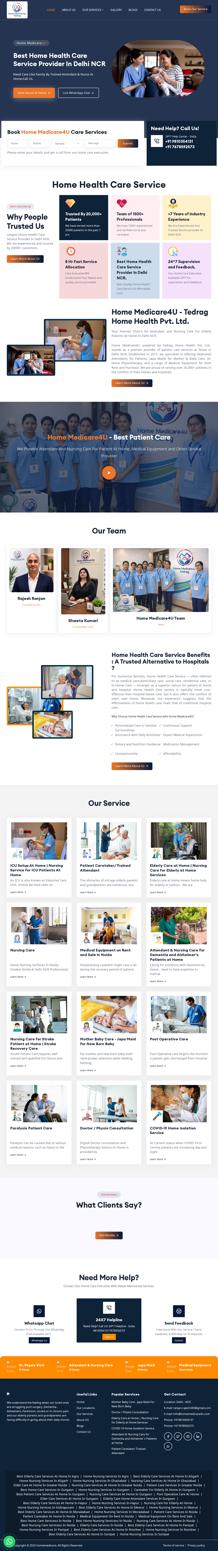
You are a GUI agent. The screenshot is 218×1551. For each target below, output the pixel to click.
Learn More (18, 892)
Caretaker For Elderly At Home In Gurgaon (164, 1490)
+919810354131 (184, 1420)
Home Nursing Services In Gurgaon (104, 1490)
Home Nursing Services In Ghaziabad (99, 1481)
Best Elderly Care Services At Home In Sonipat (82, 1534)
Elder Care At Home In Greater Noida (40, 1485)
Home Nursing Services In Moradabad (121, 1512)
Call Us (109, 1337)
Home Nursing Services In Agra (106, 1476)
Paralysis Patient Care (31, 1128)
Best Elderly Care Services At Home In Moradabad (54, 1512)
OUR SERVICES (91, 10)
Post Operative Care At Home (178, 1494)
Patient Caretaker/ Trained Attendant (105, 868)
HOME (51, 10)
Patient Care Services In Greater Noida (174, 1485)
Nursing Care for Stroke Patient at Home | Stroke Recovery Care (33, 1043)
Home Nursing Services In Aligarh (43, 1481)
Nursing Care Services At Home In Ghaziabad (163, 1481)
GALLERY (116, 10)
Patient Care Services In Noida (176, 1512)
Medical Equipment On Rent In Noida (107, 1516)
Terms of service (173, 1545)
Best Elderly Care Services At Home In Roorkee (107, 1529)
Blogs (80, 1426)
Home (80, 1402)
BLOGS (133, 10)
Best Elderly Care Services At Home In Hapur (55, 1503)
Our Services (85, 1414)
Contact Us (84, 1432)
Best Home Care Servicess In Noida (45, 1521)
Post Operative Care (169, 1039)
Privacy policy (196, 1545)
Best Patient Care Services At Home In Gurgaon (50, 1494)
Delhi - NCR (183, 1402)
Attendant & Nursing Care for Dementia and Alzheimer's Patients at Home (177, 954)
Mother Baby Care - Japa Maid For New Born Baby (108, 1041)
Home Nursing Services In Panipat (44, 1529)
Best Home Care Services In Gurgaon (47, 1490)
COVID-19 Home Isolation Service (173, 1130)
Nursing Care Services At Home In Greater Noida (107, 1485)
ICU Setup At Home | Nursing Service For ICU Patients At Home (36, 869)
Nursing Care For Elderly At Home (168, 1503)
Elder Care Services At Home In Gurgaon (69, 1498)
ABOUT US (68, 10)
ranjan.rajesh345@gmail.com (192, 1408)
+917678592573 (184, 1426)
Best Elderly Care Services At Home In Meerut (111, 1507)
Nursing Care (22, 950)
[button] (10, 69)
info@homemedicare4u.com (191, 1414)
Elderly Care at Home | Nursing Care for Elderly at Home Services (178, 869)
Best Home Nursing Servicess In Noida (104, 1521)
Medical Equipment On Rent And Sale (165, 1516)
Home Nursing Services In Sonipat (144, 1534)
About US (83, 1420)
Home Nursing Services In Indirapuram (46, 1507)
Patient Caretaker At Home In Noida (49, 1516)
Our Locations (86, 1408)
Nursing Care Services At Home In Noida (166, 1521)
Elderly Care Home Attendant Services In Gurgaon (139, 1498)
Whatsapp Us (39, 1340)
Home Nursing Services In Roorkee (171, 1529)
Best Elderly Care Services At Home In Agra (48, 1476)
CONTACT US (152, 10)
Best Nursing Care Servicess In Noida (48, 1525)
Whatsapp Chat (39, 1323)
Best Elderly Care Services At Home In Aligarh (166, 1476)
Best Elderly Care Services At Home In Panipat (161, 1525)
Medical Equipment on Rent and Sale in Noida (105, 952)
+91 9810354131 (179, 141)
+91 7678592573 (179, 146)
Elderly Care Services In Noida (101, 1525)
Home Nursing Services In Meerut (173, 1507)
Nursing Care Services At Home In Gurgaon (121, 1494)
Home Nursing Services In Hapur (115, 1503)
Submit (179, 1340)
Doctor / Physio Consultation (106, 1128)
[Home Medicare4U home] (39, 1394)
